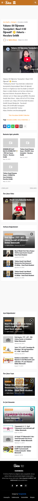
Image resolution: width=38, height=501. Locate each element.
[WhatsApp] (13, 126)
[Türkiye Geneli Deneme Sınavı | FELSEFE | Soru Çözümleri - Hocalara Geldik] (27, 142)
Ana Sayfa (6, 22)
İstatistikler (24, 497)
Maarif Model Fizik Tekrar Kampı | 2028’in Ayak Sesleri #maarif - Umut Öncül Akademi (25, 253)
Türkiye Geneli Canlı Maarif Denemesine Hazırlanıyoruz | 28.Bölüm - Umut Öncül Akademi (19, 388)
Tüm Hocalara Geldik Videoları (19, 115)
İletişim (32, 497)
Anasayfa (7, 497)
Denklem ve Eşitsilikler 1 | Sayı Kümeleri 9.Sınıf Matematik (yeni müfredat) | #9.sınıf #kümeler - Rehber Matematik (24, 361)
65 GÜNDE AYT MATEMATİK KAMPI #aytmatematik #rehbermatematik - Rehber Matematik (23, 450)
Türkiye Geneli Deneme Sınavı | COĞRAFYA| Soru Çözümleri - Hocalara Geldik (10, 176)
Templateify (22, 494)
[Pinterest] (17, 126)
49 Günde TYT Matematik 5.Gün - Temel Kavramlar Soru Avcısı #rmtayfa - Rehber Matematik (24, 438)
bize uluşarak (23, 478)
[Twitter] (9, 126)
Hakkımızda (15, 497)
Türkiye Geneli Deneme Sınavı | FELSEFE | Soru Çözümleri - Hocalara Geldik (27, 152)
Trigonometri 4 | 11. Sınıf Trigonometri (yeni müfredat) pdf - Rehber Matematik (24, 428)
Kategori (13, 22)
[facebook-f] (12, 485)
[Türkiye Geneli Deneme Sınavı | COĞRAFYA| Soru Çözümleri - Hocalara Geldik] (10, 167)
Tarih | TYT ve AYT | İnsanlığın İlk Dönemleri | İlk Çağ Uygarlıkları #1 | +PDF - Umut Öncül (24, 349)
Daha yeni (5, 188)
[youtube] (21, 485)
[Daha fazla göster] (25, 126)
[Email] (21, 126)
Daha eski (33, 188)
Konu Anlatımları (23, 119)
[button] (2, 2)
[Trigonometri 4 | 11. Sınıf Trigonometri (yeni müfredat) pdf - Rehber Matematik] (8, 428)
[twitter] (17, 485)
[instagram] (25, 485)
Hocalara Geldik (23, 22)
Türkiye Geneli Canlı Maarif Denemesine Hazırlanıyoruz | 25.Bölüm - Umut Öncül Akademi (24, 263)
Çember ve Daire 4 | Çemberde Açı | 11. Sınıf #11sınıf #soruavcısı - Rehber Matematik (19, 415)
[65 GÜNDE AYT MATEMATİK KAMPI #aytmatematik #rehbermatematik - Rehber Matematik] (8, 449)
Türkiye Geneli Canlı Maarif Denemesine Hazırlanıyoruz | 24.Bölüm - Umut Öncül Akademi (24, 273)
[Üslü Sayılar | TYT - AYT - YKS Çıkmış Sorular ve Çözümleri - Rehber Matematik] (8, 339)
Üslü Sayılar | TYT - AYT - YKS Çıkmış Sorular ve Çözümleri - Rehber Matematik (17, 240)
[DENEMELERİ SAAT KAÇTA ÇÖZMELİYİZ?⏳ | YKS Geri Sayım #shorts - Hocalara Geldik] (10, 142)
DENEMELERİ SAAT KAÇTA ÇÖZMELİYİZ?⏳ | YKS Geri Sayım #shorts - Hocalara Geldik (10, 153)
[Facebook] (4, 126)
